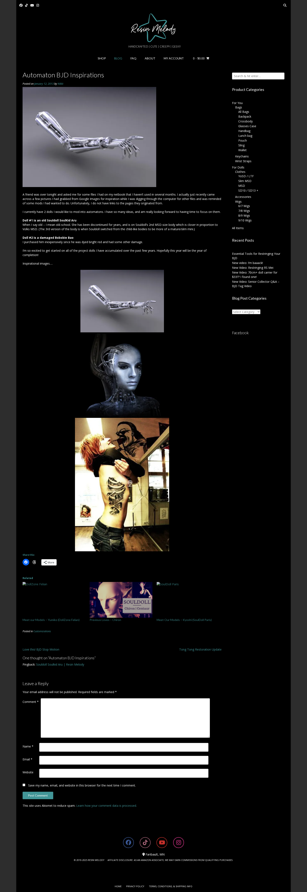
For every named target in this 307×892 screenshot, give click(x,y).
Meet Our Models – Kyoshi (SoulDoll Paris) (184, 620)
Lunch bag (245, 136)
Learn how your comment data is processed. (106, 806)
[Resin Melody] (153, 28)
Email (27, 759)
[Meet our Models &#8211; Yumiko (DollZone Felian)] (54, 600)
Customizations (42, 631)
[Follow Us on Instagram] (37, 5)
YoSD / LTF (246, 176)
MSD (241, 186)
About (150, 58)
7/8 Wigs (244, 211)
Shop (102, 58)
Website (28, 772)
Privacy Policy (135, 886)
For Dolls (238, 167)
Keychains (242, 156)
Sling (241, 145)
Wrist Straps (243, 161)
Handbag (244, 131)
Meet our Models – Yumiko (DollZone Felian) (51, 620)
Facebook (240, 332)
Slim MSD (244, 181)
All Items (238, 228)
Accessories (243, 197)
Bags (238, 107)
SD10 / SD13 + (248, 190)
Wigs (238, 202)
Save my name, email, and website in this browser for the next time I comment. (82, 785)
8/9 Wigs (244, 215)
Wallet (242, 150)
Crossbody (245, 121)
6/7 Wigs (244, 206)
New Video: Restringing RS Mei (252, 268)
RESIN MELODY (96, 860)
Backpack (244, 116)
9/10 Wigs (245, 220)
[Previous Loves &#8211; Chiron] (121, 600)
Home (118, 886)
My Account (174, 58)
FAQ (133, 58)
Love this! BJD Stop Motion (41, 649)
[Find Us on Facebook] (21, 5)
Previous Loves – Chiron (105, 620)
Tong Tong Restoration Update (200, 649)
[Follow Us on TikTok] (26, 5)
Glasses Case (247, 126)
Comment (31, 702)
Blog (118, 58)
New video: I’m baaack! (247, 263)
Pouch (242, 140)
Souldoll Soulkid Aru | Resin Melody (60, 664)
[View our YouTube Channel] (32, 5)
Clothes (240, 172)
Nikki (60, 83)
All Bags (243, 112)
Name (28, 746)
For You (237, 103)
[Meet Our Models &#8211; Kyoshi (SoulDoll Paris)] (188, 600)
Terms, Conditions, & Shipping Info (170, 886)
